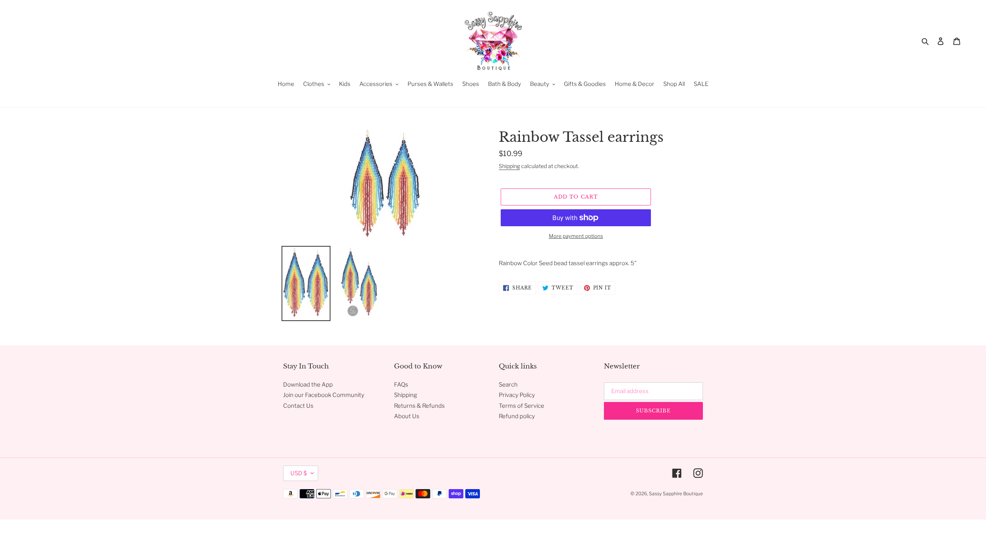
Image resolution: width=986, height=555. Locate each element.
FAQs (401, 384)
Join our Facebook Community (323, 395)
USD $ (298, 473)
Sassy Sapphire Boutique (676, 493)
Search (508, 384)
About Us (406, 416)
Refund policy (517, 416)
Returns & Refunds (419, 405)
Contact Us (298, 405)
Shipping (509, 166)
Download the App (308, 384)
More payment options (576, 236)
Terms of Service (521, 405)
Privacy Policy (517, 395)
